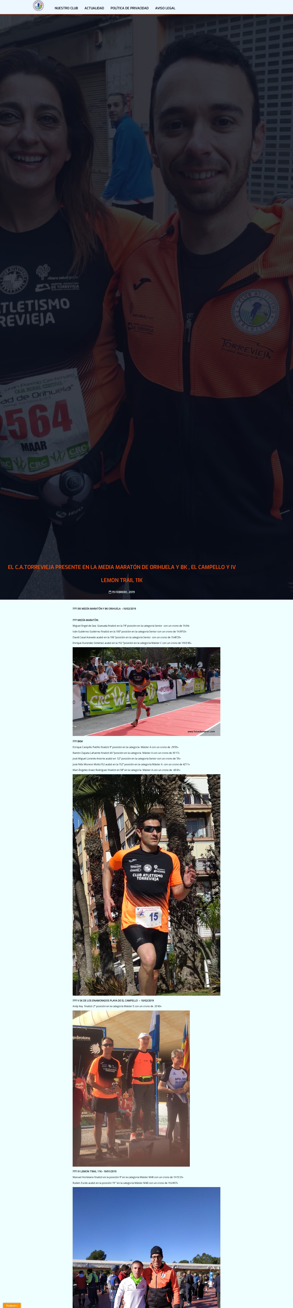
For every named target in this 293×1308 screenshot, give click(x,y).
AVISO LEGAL (165, 8)
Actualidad (94, 8)
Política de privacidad (130, 8)
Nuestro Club (66, 8)
